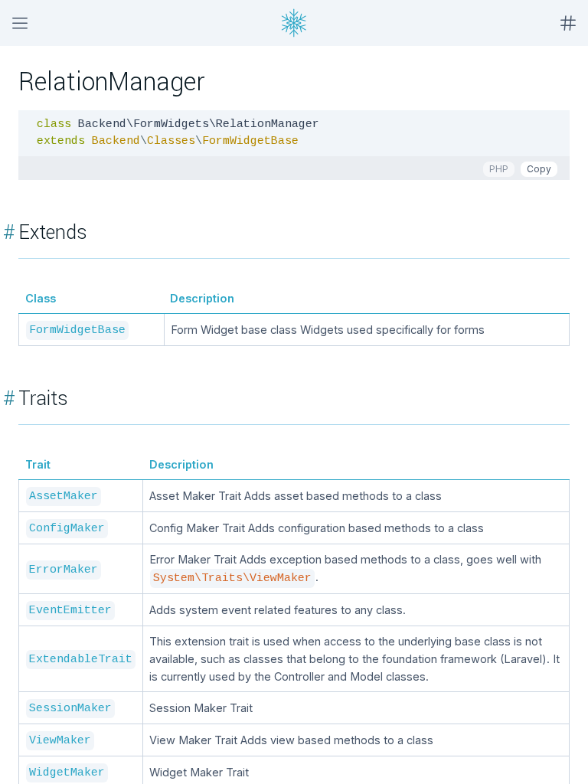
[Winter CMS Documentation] (294, 23)
